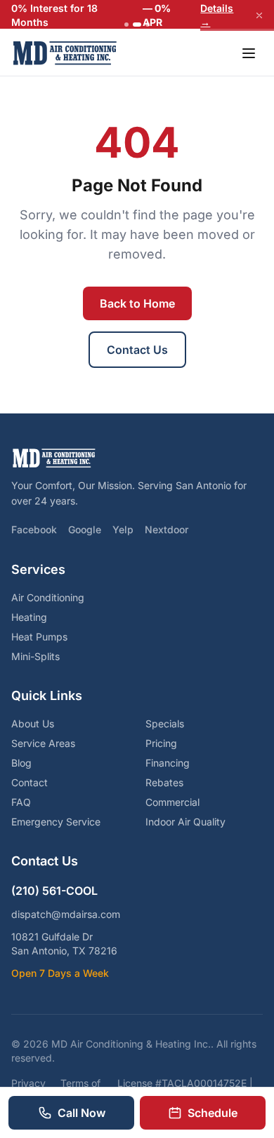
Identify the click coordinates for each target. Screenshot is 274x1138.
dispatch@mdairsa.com (65, 914)
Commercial (172, 802)
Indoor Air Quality (185, 822)
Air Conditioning (47, 597)
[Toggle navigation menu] (249, 53)
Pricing (161, 743)
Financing (167, 763)
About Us (32, 723)
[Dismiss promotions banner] (259, 15)
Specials (164, 723)
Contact (29, 782)
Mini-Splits (35, 656)
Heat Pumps (39, 637)
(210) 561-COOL (54, 891)
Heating (29, 617)
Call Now (81, 1113)
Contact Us (137, 350)
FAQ (21, 802)
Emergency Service (55, 822)
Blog (21, 763)
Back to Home (137, 303)
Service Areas (43, 743)
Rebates (164, 782)
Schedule (212, 1113)
